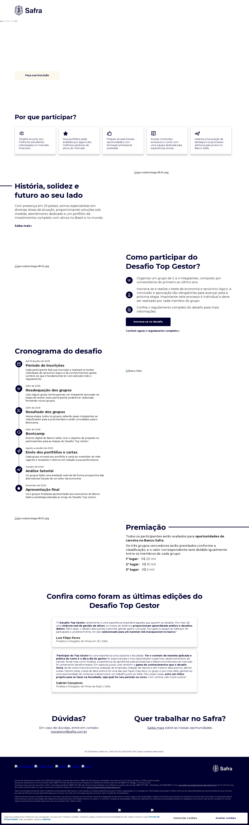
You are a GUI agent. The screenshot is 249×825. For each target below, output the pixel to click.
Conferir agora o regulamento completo (152, 330)
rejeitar (46, 819)
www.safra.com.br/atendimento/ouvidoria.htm (197, 785)
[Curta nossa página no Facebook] (74, 766)
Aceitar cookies (226, 818)
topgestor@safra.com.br (69, 732)
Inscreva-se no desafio (148, 321)
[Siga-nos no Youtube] (61, 766)
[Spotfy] (86, 766)
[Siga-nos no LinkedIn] (24, 766)
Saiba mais (22, 225)
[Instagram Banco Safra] (45, 766)
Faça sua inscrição (37, 75)
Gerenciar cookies (185, 818)
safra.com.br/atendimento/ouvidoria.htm (104, 787)
